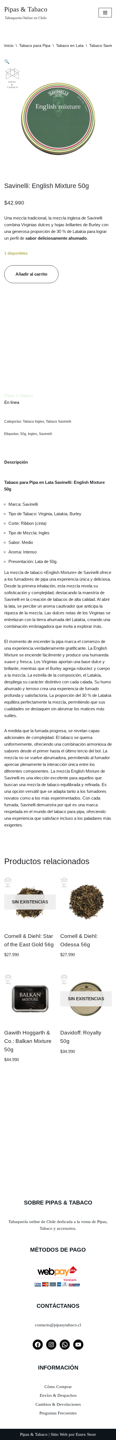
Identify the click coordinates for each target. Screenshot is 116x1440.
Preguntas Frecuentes (58, 1413)
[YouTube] (78, 1345)
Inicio (9, 45)
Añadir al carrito (31, 274)
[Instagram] (51, 1345)
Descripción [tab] (16, 462)
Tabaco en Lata (70, 45)
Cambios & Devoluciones (58, 1404)
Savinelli (45, 434)
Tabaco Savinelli (58, 421)
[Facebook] (38, 1345)
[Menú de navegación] (105, 12)
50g (23, 434)
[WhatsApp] (65, 1345)
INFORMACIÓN (58, 1368)
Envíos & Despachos (58, 1395)
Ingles (32, 434)
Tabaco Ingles (33, 421)
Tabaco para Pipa (34, 45)
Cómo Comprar (58, 1386)
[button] (7, 61)
